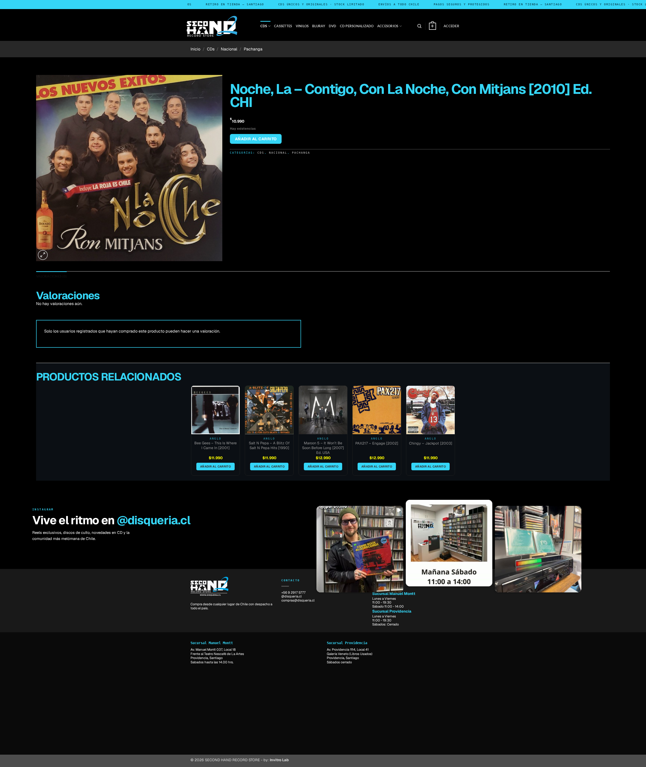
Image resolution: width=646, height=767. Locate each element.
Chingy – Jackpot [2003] (430, 443)
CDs (263, 26)
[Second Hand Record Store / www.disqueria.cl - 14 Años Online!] (212, 26)
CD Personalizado (357, 26)
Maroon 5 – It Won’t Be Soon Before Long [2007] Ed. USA (323, 448)
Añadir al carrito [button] (215, 466)
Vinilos (302, 26)
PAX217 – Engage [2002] (376, 443)
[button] (419, 26)
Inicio (195, 49)
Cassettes (283, 26)
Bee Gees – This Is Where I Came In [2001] (215, 445)
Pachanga (253, 49)
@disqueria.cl (153, 520)
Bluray (318, 26)
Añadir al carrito (256, 139)
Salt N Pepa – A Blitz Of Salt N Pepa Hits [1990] (269, 445)
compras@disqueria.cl (297, 600)
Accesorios (387, 26)
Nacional (229, 49)
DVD (332, 26)
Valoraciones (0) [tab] (51, 276)
